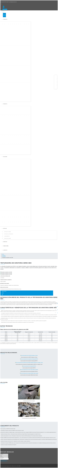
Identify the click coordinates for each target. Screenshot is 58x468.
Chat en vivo (4, 291)
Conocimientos (7, 236)
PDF (2, 294)
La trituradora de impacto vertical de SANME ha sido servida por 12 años (12, 430)
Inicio (3, 254)
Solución (5, 156)
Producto (5, 19)
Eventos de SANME (7, 238)
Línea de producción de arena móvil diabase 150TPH (29, 371)
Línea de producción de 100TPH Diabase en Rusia (29, 357)
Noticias (5, 228)
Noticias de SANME (7, 231)
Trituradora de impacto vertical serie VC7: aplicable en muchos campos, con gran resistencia (15, 441)
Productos (3, 255)
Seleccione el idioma (5, 9)
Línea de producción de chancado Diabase (29, 418)
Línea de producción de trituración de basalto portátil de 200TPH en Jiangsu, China (29, 364)
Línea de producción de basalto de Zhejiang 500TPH (29, 360)
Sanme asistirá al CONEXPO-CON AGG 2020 (7, 428)
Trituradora (4, 256)
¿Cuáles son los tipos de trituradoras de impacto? (8, 444)
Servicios (5, 241)
